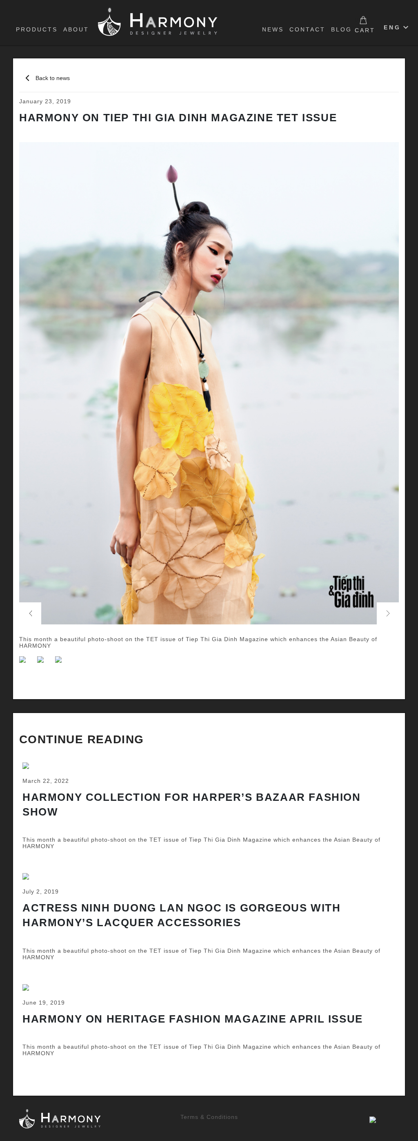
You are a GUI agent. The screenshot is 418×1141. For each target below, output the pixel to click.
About (76, 29)
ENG (392, 27)
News (273, 29)
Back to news (53, 78)
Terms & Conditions (209, 1117)
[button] (30, 613)
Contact (307, 29)
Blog (341, 29)
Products (37, 29)
